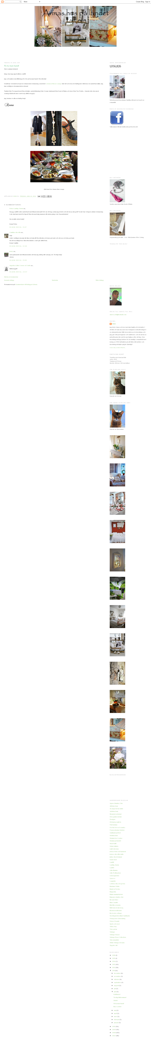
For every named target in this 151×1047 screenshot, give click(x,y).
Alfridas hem (114, 806)
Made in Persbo (115, 889)
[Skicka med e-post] (42, 196)
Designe (112, 819)
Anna (114, 324)
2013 (114, 964)
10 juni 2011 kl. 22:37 (18, 272)
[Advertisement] (75, 54)
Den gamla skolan (116, 817)
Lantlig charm (114, 865)
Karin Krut (113, 859)
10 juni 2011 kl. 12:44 (18, 246)
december (117, 973)
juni (115, 991)
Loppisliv (113, 881)
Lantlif (112, 862)
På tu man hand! (118, 1003)
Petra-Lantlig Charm (16, 208)
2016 (114, 955)
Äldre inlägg (100, 280)
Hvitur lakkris (114, 846)
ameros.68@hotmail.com (118, 314)
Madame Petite (115, 886)
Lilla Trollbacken (115, 873)
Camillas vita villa (15, 232)
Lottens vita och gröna (117, 884)
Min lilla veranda (115, 905)
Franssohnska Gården (117, 830)
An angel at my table (116, 809)
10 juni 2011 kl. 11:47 (18, 227)
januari (116, 1022)
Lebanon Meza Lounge (54, 84)
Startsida (55, 280)
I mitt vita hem (114, 849)
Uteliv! (115, 1000)
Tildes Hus (113, 926)
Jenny (11, 251)
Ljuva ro (112, 878)
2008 (114, 1032)
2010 (114, 1026)
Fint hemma (113, 825)
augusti (116, 985)
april (115, 1013)
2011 (113, 970)
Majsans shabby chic (117, 897)
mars (115, 1016)
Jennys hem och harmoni (118, 851)
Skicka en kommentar (11, 277)
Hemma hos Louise (116, 838)
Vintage (112, 932)
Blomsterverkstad (115, 814)
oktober (117, 979)
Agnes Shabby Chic (116, 803)
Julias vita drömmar (116, 857)
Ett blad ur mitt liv (115, 822)
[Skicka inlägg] (39, 196)
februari (117, 1019)
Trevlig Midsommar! (119, 997)
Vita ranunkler (114, 940)
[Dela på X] (46, 196)
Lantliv (112, 867)
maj (115, 1010)
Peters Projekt (114, 921)
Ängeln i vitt (113, 945)
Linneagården (114, 876)
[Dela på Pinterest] (51, 196)
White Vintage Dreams (117, 943)
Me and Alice (114, 900)
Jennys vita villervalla (116, 854)
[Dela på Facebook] (48, 196)
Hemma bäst (114, 835)
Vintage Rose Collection (118, 937)
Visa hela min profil (117, 347)
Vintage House (115, 934)
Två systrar (113, 929)
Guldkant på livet (115, 833)
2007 (114, 1036)
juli (115, 988)
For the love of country (117, 827)
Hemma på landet (115, 841)
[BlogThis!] (44, 196)
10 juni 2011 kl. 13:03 (18, 260)
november (117, 976)
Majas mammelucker (116, 894)
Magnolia (113, 892)
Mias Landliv (114, 902)
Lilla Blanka (113, 870)
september (117, 982)
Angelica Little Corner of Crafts (20, 265)
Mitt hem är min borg (116, 908)
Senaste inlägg (9, 280)
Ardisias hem (114, 811)
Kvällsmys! (116, 994)
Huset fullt (113, 843)
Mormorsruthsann (116, 910)
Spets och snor (115, 924)
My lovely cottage (116, 913)
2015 (114, 958)
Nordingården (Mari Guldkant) (120, 916)
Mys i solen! (117, 1006)
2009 (114, 1029)
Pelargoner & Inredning (117, 918)
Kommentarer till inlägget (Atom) (26, 284)
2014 (114, 961)
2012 (114, 967)
